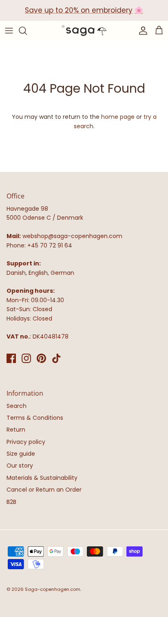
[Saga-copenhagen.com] (84, 30)
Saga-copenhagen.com (52, 589)
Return (16, 429)
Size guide (21, 454)
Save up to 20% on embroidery (79, 10)
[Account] (141, 31)
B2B (11, 502)
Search (17, 406)
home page (118, 117)
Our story (20, 465)
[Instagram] (26, 358)
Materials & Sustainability (42, 478)
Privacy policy (26, 442)
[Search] (27, 31)
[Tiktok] (56, 358)
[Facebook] (11, 358)
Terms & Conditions (35, 418)
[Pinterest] (41, 358)
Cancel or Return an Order (44, 490)
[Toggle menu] (9, 31)
